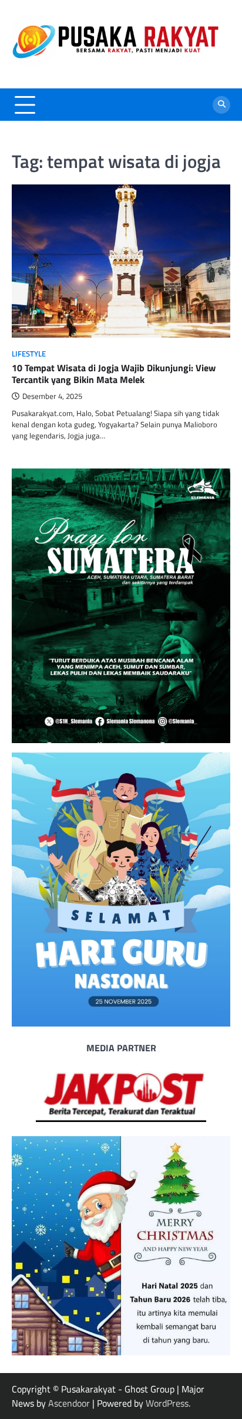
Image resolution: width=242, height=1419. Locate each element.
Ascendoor (69, 1403)
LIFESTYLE (29, 353)
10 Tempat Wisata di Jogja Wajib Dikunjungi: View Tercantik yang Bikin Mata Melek (114, 374)
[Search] (221, 105)
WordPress (167, 1403)
